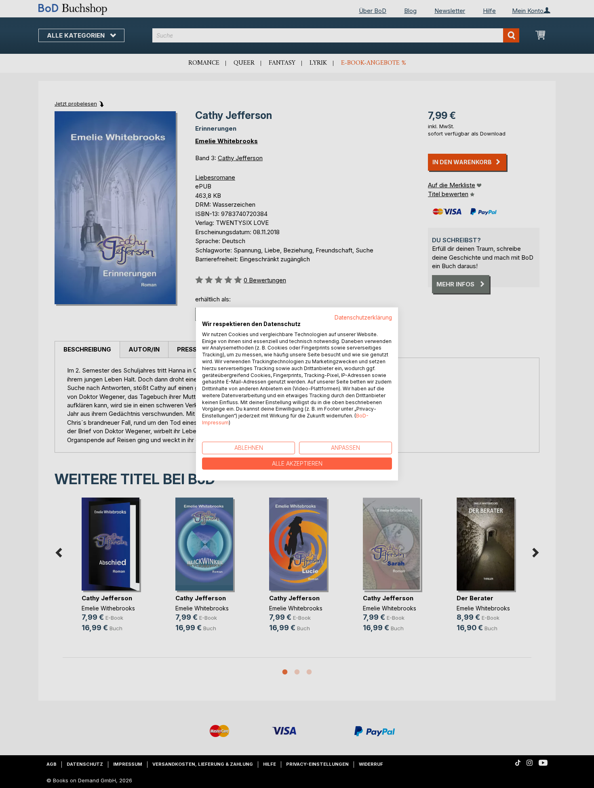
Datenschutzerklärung (363, 317)
